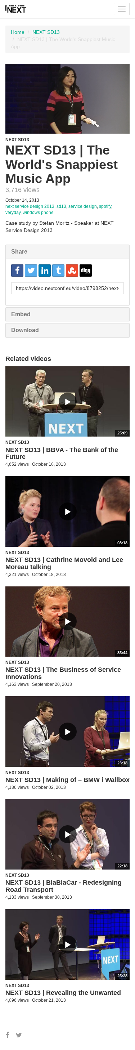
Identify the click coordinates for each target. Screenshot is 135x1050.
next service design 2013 (29, 206)
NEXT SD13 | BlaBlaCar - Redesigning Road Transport (63, 886)
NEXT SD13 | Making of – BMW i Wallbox (67, 779)
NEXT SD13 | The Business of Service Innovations (63, 673)
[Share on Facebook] (17, 270)
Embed (21, 314)
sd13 (61, 206)
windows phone (38, 212)
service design (82, 206)
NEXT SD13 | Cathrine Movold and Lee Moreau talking (64, 563)
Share (19, 252)
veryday (13, 212)
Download (25, 330)
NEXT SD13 (46, 32)
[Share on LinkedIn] (45, 270)
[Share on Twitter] (31, 270)
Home (17, 32)
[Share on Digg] (86, 270)
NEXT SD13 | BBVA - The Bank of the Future (61, 453)
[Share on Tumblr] (58, 270)
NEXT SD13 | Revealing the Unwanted (63, 992)
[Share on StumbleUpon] (72, 270)
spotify (105, 206)
